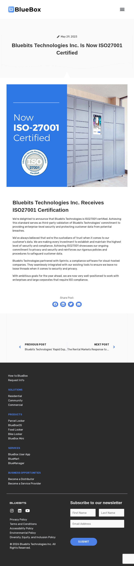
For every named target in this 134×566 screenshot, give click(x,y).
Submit (83, 541)
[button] (122, 9)
